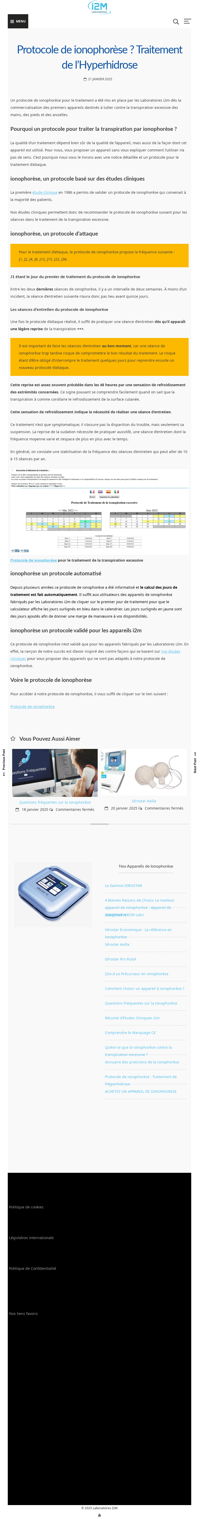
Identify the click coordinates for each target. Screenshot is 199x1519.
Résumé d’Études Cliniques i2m (132, 1017)
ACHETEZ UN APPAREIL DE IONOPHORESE (141, 1091)
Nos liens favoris (23, 1313)
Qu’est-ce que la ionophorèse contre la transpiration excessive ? (138, 1050)
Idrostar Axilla (144, 800)
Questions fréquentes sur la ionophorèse (55, 802)
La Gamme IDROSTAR (123, 885)
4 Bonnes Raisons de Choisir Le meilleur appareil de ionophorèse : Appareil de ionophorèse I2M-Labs (140, 903)
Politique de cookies (26, 1207)
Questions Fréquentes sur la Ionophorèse (141, 1003)
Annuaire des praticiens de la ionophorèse (142, 1062)
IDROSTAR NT (117, 914)
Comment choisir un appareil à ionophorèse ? (144, 988)
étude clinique (45, 192)
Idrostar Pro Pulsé (120, 959)
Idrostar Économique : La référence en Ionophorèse (138, 932)
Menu (21, 21)
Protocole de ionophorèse (33, 560)
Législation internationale (31, 1237)
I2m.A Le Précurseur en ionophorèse (136, 973)
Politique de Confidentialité (32, 1268)
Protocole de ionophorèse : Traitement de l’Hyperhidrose (141, 1079)
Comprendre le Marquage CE (130, 1032)
